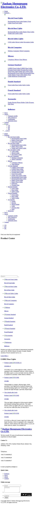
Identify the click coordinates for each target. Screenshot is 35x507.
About (6, 114)
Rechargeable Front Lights (15, 21)
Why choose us (12, 117)
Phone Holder (21, 102)
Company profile (13, 116)
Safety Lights (26, 85)
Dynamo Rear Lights (26, 70)
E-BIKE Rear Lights (26, 68)
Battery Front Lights (17, 75)
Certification (11, 119)
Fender (10, 102)
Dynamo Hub (22, 76)
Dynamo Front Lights (14, 70)
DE (9, 129)
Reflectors (15, 76)
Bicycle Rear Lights (15, 28)
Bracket (14, 102)
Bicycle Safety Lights (15, 39)
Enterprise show (12, 121)
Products (7, 13)
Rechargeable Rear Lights (15, 32)
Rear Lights (18, 85)
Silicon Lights (19, 42)
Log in (7, 130)
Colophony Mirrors (13, 59)
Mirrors (11, 56)
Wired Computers (25, 51)
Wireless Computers (13, 51)
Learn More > (5, 356)
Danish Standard (14, 82)
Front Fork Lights (17, 23)
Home (6, 11)
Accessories (12, 99)
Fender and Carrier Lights (15, 33)
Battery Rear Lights (28, 32)
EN (8, 124)
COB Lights (11, 42)
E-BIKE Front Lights (14, 68)
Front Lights (11, 85)
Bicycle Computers (15, 47)
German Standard (14, 65)
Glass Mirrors (23, 59)
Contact (6, 122)
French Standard (14, 90)
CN (9, 126)
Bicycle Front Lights (15, 18)
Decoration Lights (29, 42)
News (6, 113)
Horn (12, 104)
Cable (27, 102)
